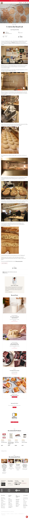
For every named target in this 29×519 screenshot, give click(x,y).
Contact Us (24, 507)
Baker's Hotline (10, 500)
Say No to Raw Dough (10, 502)
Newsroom (24, 506)
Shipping (2, 502)
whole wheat (11, 271)
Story (15, 24)
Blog (13, 24)
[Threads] (19, 483)
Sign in (24, 2)
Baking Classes (10, 503)
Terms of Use (16, 513)
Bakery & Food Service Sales (17, 499)
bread (8, 271)
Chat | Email (24, 483)
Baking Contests (10, 504)
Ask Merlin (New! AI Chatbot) (10, 507)
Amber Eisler (7, 32)
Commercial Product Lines (17, 501)
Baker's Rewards (3, 506)
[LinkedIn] (15, 484)
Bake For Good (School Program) (25, 505)
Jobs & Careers (25, 501)
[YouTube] (16, 484)
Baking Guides (10, 499)
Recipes (9, 498)
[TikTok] (16, 483)
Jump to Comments (4, 263)
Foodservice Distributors (17, 503)
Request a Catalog (3, 498)
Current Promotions (2, 500)
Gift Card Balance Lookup (3, 505)
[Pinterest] (20, 483)
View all (14, 407)
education (6, 271)
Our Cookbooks (10, 505)
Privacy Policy (12, 513)
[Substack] (19, 484)
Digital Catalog (2, 497)
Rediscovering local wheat (19, 261)
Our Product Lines (25, 497)
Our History (24, 502)
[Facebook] (15, 483)
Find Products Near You (25, 499)
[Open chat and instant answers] (27, 517)
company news (15, 271)
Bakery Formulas (18, 504)
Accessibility (8, 513)
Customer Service (3, 501)
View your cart (25, 2)
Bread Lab (13, 42)
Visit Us (24, 500)
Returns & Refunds (3, 503)
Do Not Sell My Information (21, 513)
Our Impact (24, 503)
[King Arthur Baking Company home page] (2, 3)
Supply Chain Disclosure (3, 513)
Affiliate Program (3, 507)
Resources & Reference (17, 506)
